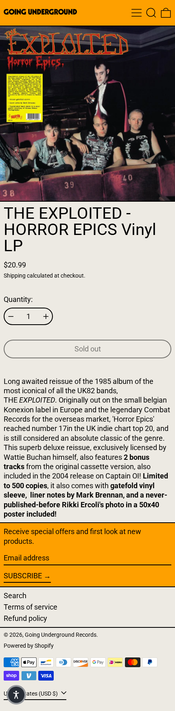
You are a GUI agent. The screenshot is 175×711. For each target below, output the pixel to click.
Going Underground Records (60, 634)
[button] (151, 13)
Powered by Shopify (29, 645)
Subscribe (23, 575)
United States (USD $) (31, 693)
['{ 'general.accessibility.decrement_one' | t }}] (11, 316)
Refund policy (25, 618)
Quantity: (18, 299)
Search (15, 595)
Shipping (15, 275)
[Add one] (46, 316)
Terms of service (30, 607)
